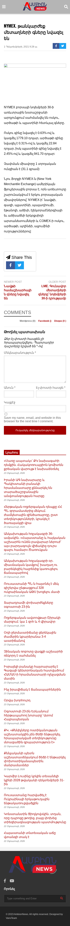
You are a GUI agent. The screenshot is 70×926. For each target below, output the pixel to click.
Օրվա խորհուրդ (17, 700)
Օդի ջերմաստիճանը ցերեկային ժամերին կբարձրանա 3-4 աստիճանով (30, 636)
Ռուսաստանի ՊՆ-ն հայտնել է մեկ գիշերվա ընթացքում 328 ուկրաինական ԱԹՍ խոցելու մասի (32, 587)
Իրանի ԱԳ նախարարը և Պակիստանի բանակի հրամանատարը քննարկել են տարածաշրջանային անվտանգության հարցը (28, 488)
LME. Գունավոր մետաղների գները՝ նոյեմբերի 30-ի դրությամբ (52, 292)
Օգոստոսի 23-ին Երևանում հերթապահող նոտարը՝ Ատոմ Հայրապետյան (28, 715)
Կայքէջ (9, 402)
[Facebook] (56, 46)
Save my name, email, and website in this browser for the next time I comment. (32, 419)
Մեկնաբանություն (20, 352)
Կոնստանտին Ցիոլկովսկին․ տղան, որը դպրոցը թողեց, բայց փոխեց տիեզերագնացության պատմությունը (35, 818)
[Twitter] (62, 46)
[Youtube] (12, 881)
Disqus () (60, 321)
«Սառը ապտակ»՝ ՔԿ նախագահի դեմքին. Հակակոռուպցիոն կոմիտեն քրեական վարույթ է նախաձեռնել (33, 465)
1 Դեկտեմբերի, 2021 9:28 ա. (21, 46)
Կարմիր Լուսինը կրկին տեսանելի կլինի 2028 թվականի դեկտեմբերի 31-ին (34, 780)
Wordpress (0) (28, 321)
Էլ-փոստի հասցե (50, 387)
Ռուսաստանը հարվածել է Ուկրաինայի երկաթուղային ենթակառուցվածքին (26, 799)
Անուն (9, 387)
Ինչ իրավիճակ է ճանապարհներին (32, 689)
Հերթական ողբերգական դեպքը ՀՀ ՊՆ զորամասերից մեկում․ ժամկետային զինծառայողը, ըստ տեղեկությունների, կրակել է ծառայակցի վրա (33, 514)
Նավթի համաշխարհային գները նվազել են (18, 292)
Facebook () (45, 321)
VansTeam (11, 918)
